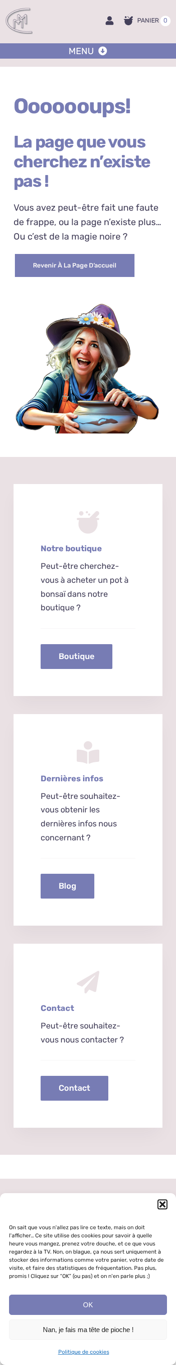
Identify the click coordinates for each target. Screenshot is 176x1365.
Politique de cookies (83, 1352)
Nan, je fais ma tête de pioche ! (88, 1329)
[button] (162, 1204)
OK (88, 1305)
